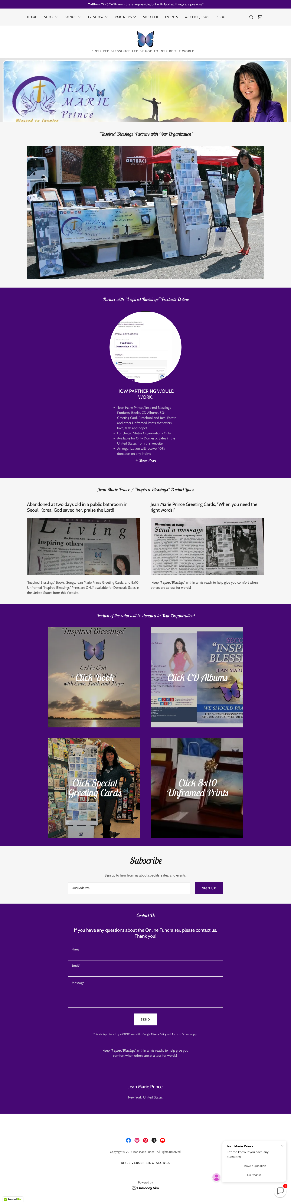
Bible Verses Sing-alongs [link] (145, 1163)
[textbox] (129, 888)
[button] (51, 17)
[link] (259, 17)
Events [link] (171, 17)
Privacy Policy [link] (158, 1034)
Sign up (209, 888)
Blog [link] (221, 17)
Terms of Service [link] (181, 1034)
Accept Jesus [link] (197, 17)
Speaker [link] (150, 17)
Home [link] (32, 17)
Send (145, 1019)
